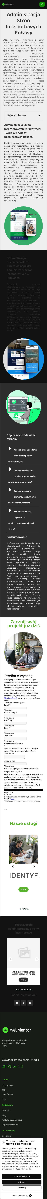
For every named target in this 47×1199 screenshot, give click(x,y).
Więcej (23, 979)
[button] (38, 115)
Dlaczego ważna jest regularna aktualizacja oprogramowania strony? (21, 476)
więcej (9, 889)
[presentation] (13, 866)
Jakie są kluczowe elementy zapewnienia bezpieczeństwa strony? (22, 497)
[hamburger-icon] (42, 4)
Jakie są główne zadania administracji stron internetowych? (22, 455)
